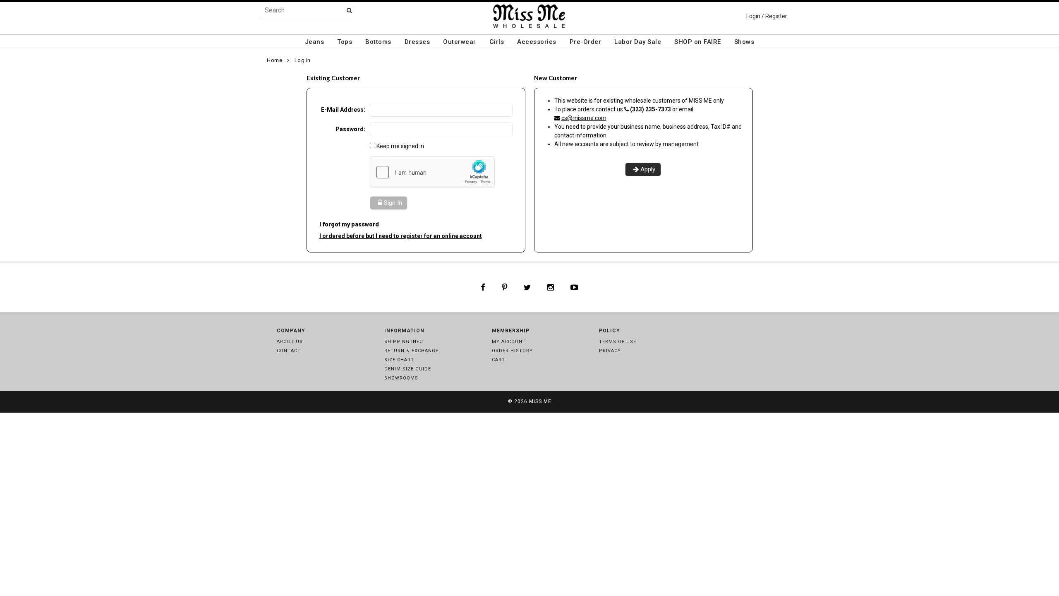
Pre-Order (585, 42)
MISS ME (540, 401)
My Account (509, 341)
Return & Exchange (411, 350)
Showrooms (401, 378)
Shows (744, 42)
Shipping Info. (404, 341)
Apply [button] (647, 169)
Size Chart (399, 360)
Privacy (610, 350)
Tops (344, 42)
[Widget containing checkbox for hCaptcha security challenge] (432, 172)
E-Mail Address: (343, 109)
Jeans (314, 42)
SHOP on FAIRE (697, 42)
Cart (498, 360)
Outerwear (459, 42)
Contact (289, 350)
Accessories (536, 42)
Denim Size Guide (407, 369)
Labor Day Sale (637, 42)
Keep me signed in (400, 146)
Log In (303, 60)
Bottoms (378, 42)
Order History (512, 350)
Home (274, 60)
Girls (496, 42)
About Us (290, 341)
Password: (350, 129)
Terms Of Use (617, 341)
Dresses (417, 42)
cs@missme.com (583, 118)
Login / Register (766, 16)
